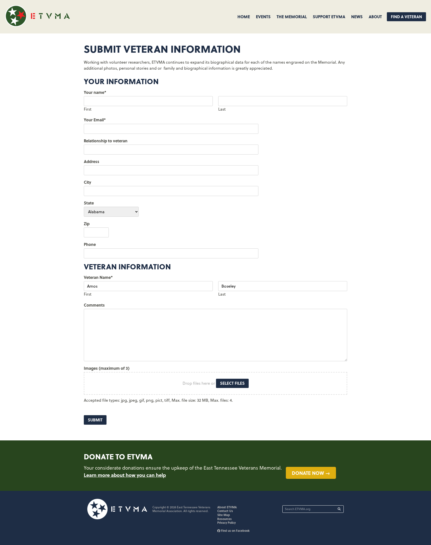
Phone (90, 244)
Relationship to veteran (105, 141)
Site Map (223, 515)
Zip (87, 223)
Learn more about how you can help (125, 474)
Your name (95, 92)
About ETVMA (227, 507)
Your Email (95, 120)
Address (91, 161)
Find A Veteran (406, 16)
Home (243, 16)
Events (263, 16)
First (88, 109)
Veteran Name (98, 277)
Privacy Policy (226, 522)
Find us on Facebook (235, 530)
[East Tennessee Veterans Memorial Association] (37, 25)
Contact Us (225, 511)
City (87, 182)
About (375, 16)
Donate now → (311, 472)
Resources (224, 519)
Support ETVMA (329, 16)
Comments (94, 305)
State (89, 203)
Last (222, 109)
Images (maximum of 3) (106, 368)
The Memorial (292, 16)
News (357, 16)
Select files (232, 383)
